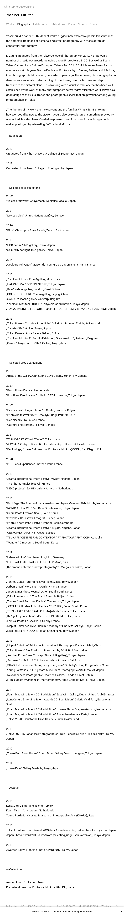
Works (10, 23)
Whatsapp (106, 905)
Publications (57, 23)
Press (71, 23)
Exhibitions (40, 23)
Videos (82, 23)
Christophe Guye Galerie (19, 6)
